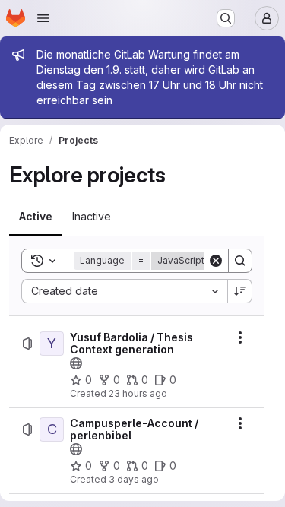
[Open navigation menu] (43, 18)
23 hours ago (138, 393)
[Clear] (216, 261)
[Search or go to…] (226, 18)
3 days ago (134, 479)
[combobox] (124, 291)
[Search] (240, 261)
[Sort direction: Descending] (240, 291)
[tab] (35, 217)
